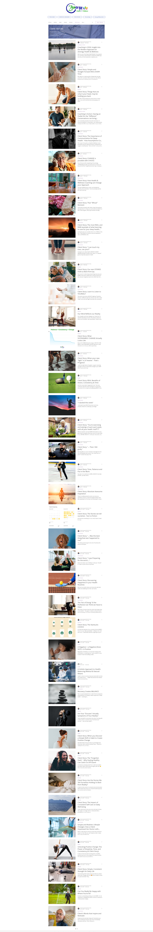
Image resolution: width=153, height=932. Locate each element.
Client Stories (77, 22)
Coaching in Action (81, 44)
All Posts (49, 22)
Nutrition (70, 22)
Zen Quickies (80, 600)
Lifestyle (65, 22)
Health (60, 22)
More (83, 22)
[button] (92, 22)
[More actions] (102, 42)
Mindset (55, 22)
